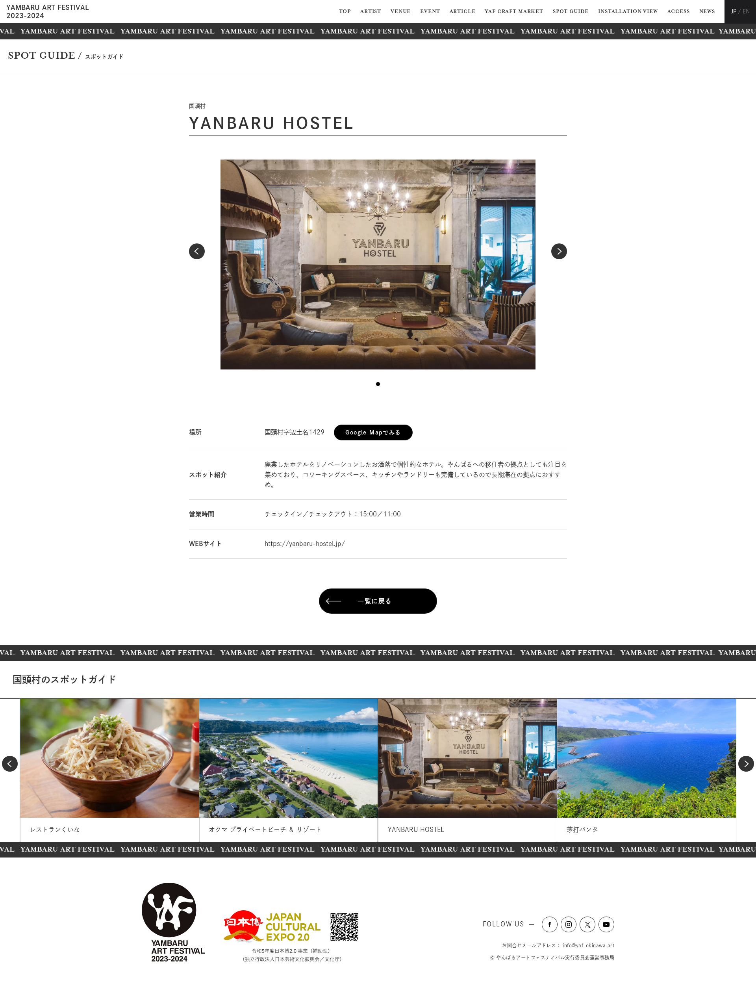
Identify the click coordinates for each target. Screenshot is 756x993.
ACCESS (678, 12)
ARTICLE (463, 12)
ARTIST (370, 12)
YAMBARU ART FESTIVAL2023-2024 (47, 11)
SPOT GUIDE (571, 12)
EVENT (430, 12)
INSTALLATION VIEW (628, 12)
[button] (197, 251)
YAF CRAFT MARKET (514, 12)
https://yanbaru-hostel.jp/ (305, 543)
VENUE (401, 12)
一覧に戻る (375, 601)
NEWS (707, 12)
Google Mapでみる (373, 432)
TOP (345, 12)
